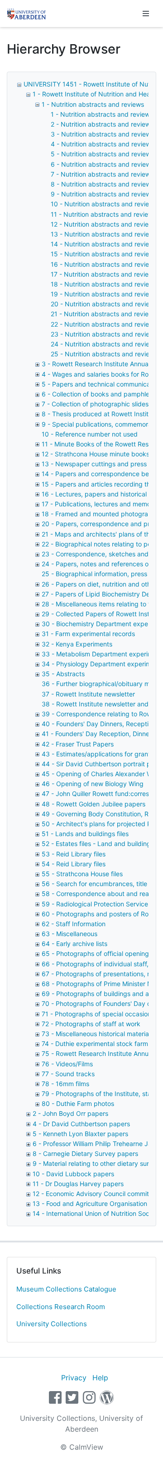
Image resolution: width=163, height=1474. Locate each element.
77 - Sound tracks (68, 1074)
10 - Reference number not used (90, 434)
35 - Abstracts (63, 674)
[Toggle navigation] (146, 13)
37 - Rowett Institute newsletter (88, 694)
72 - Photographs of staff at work (91, 1024)
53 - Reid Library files (73, 854)
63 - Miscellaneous (69, 933)
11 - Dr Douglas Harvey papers (78, 1183)
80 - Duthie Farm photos (78, 1103)
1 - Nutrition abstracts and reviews (93, 104)
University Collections (51, 1323)
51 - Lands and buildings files (85, 833)
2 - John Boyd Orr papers (70, 1113)
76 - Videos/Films (67, 1064)
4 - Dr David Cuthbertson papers (81, 1124)
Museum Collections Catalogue (66, 1289)
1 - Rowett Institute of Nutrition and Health (95, 94)
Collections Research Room (60, 1306)
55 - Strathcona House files (82, 874)
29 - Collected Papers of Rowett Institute (102, 614)
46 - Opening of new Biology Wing (93, 783)
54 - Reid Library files (73, 864)
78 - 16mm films (65, 1083)
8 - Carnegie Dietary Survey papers (85, 1153)
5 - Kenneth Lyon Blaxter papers (80, 1133)
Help (100, 1377)
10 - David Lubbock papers (73, 1174)
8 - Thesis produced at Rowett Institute (100, 414)
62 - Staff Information (73, 924)
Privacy (73, 1377)
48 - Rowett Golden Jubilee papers (93, 804)
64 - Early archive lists (74, 943)
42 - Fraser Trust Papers (78, 744)
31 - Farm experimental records (88, 633)
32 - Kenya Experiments (77, 644)
